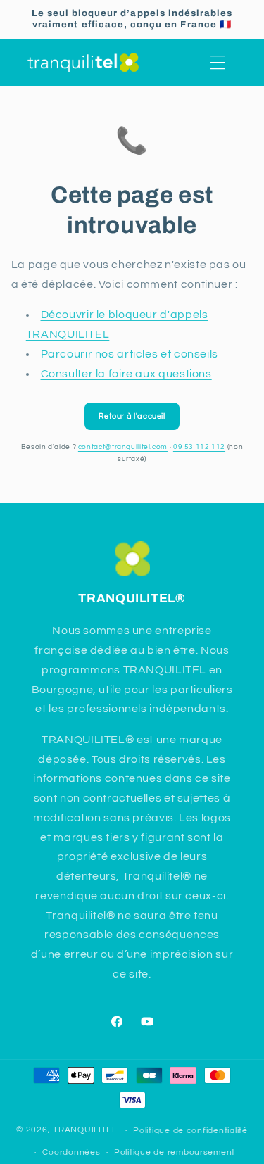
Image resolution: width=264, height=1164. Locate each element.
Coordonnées (71, 1152)
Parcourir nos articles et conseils (129, 354)
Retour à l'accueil (132, 416)
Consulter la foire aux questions (126, 373)
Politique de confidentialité (190, 1130)
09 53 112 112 (199, 446)
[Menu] (218, 62)
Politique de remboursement (174, 1152)
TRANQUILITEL (86, 1130)
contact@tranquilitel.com (123, 446)
